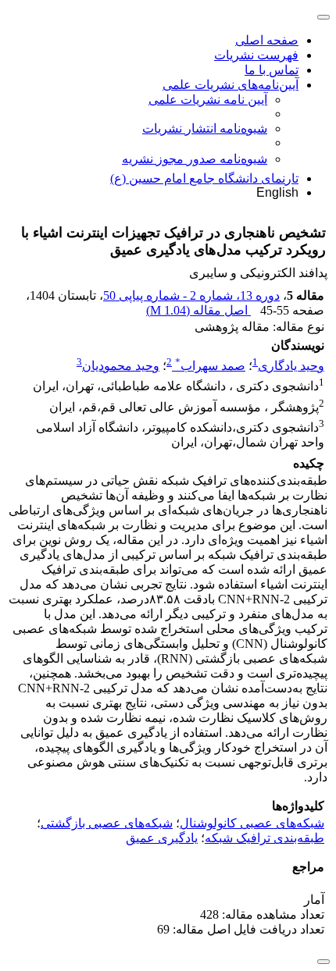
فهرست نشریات (256, 55)
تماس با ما (271, 69)
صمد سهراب (210, 365)
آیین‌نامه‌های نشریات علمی (230, 84)
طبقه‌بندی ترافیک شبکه (264, 838)
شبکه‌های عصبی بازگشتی (107, 823)
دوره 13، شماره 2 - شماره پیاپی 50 (191, 295)
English (277, 192)
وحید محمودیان (120, 365)
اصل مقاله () (198, 310)
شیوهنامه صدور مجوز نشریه (194, 158)
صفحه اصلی (266, 40)
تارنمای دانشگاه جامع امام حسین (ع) (204, 178)
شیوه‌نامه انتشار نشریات (204, 128)
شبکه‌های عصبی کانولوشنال (252, 823)
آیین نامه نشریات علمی (207, 99)
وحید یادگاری (291, 365)
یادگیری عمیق (162, 838)
